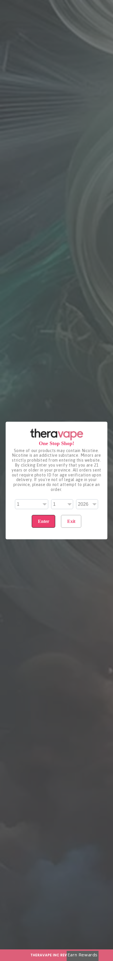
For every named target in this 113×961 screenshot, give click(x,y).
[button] (56, 955)
